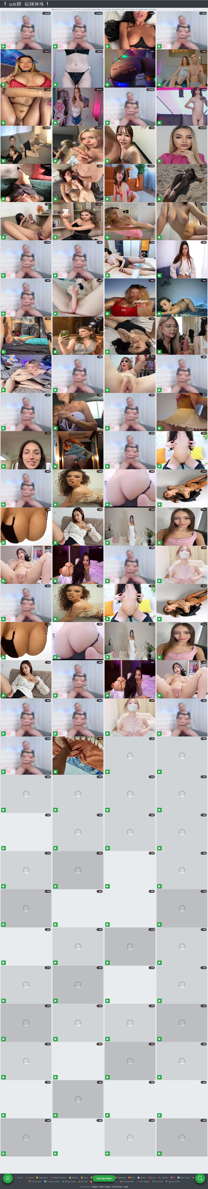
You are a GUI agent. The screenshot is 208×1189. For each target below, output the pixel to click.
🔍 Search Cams (173, 1181)
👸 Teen (84, 1177)
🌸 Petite (141, 1177)
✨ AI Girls (82, 1181)
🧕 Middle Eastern (58, 1177)
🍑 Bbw (131, 1177)
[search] (200, 1178)
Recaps (108, 1187)
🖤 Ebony (18, 1177)
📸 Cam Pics (157, 1181)
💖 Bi (173, 1177)
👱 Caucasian (42, 1177)
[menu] (8, 1178)
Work (102, 1187)
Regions (95, 1187)
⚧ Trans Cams (34, 1181)
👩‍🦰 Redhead (120, 1177)
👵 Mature (73, 1177)
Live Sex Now (104, 1178)
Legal (126, 1187)
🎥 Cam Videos (143, 1181)
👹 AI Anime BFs (126, 1181)
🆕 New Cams (183, 1177)
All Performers (117, 1187)
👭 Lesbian (163, 1177)
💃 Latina (29, 1177)
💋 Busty (152, 1177)
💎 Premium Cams (52, 1181)
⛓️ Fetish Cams (69, 1181)
